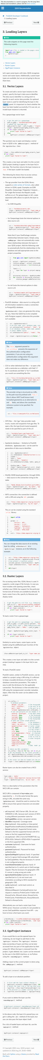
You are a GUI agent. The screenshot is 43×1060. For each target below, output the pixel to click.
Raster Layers (10, 65)
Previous (9, 22)
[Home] (3, 16)
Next (35, 22)
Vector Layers (10, 63)
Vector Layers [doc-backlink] (13, 86)
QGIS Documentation (23, 8)
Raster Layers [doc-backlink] (13, 576)
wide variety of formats (21, 185)
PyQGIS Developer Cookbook (17, 16)
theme (23, 1054)
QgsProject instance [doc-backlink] (17, 931)
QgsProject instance (12, 68)
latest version (31, 3)
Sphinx (12, 1054)
